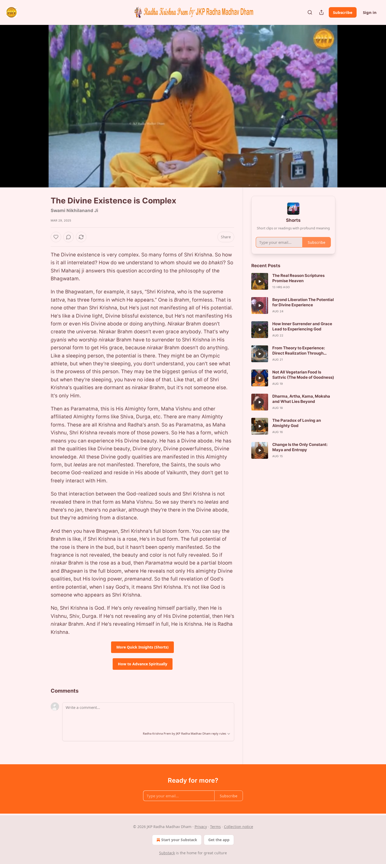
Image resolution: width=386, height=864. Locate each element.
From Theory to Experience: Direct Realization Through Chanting (298, 350)
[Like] (56, 237)
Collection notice (238, 826)
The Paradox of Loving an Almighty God (296, 423)
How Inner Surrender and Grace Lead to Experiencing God (302, 326)
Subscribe (342, 12)
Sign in (370, 12)
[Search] (310, 12)
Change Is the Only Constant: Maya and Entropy (299, 447)
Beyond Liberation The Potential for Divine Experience (303, 302)
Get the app (218, 839)
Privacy (201, 826)
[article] (293, 281)
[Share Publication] (321, 12)
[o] (259, 281)
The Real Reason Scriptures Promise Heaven (298, 278)
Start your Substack (179, 839)
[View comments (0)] (348, 106)
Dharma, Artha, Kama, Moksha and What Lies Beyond (301, 399)
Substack (167, 852)
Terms (215, 826)
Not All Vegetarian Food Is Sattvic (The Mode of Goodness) (303, 375)
